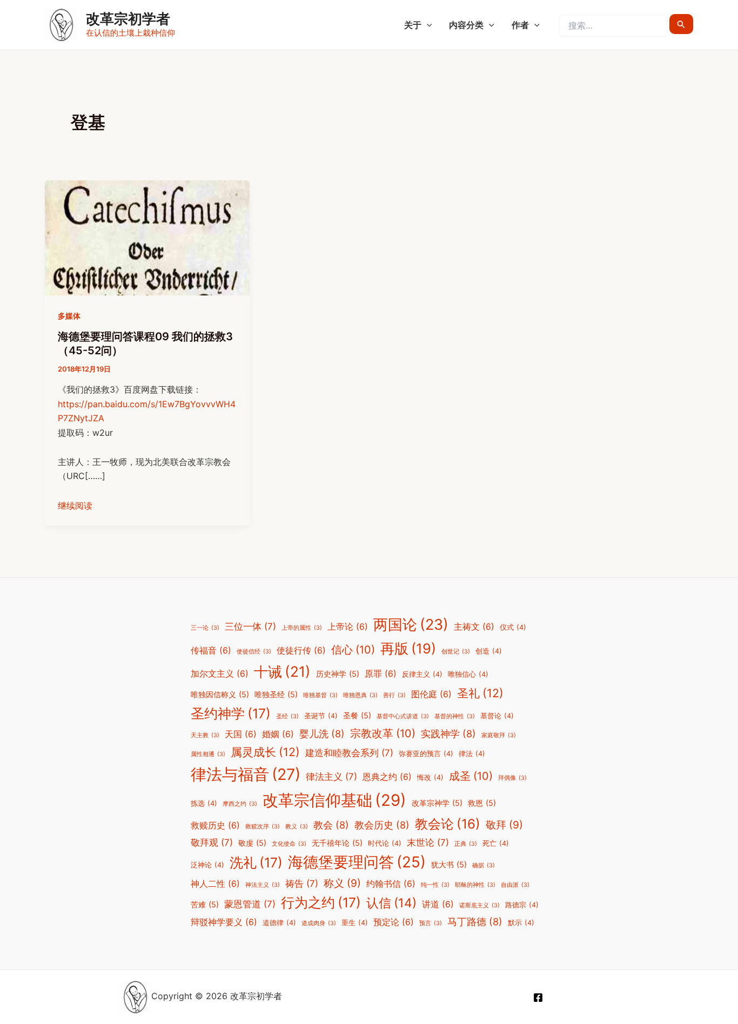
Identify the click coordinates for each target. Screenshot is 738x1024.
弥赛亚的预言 (426, 754)
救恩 (482, 802)
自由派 (515, 884)
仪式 (513, 627)
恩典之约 (387, 777)
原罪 (381, 674)
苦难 (205, 904)
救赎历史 (215, 825)
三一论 (205, 627)
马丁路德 (474, 921)
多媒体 (69, 315)
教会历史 (382, 825)
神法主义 (262, 884)
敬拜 (504, 824)
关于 (412, 24)
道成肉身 (318, 923)
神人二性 (215, 884)
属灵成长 (265, 752)
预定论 (393, 922)
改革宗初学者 (128, 18)
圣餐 (357, 715)
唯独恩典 (360, 695)
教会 (331, 825)
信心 (353, 649)
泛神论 (207, 865)
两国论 (410, 625)
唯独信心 (468, 674)
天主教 (205, 735)
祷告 (301, 883)
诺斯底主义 (479, 905)
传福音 (211, 650)
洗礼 (256, 862)
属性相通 (208, 754)
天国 (241, 734)
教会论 (447, 824)
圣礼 (480, 693)
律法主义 (331, 776)
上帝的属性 (301, 627)
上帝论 (347, 627)
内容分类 (466, 24)
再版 (408, 648)
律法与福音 (245, 774)
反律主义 (422, 674)
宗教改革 (382, 733)
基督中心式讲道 (403, 716)
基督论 (497, 716)
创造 (488, 651)
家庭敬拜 (498, 735)
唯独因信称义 (220, 694)
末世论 (428, 842)
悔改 (430, 777)
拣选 (204, 803)
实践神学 (448, 733)
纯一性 (435, 884)
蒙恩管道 (250, 904)
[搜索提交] (681, 24)
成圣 (471, 776)
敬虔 (252, 842)
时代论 (384, 843)
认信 (391, 903)
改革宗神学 (437, 802)
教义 (296, 826)
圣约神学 (231, 713)
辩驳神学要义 (224, 922)
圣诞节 (321, 716)
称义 (342, 883)
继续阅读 (75, 505)
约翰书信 (390, 884)
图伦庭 (431, 694)
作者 (520, 24)
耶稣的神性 (475, 884)
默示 (521, 923)
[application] (426, 24)
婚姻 (278, 734)
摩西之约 (240, 803)
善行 (394, 695)
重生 (354, 923)
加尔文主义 (220, 674)
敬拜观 (212, 842)
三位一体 (250, 626)
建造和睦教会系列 (349, 752)
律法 (472, 754)
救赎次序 (262, 826)
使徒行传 (301, 650)
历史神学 (337, 673)
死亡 (495, 843)
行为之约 (321, 902)
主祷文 (474, 627)
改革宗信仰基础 (334, 800)
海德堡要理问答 (357, 862)
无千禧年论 (337, 842)
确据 (483, 865)
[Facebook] (538, 997)
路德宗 (522, 905)
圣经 (287, 716)
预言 (430, 923)
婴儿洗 (322, 733)
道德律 (279, 923)
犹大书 (449, 864)
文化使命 (289, 843)
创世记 (455, 651)
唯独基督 (320, 695)
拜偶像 (512, 778)
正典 (465, 843)
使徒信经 (254, 651)
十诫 (282, 671)
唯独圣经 (276, 694)
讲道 (438, 904)
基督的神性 (454, 716)
